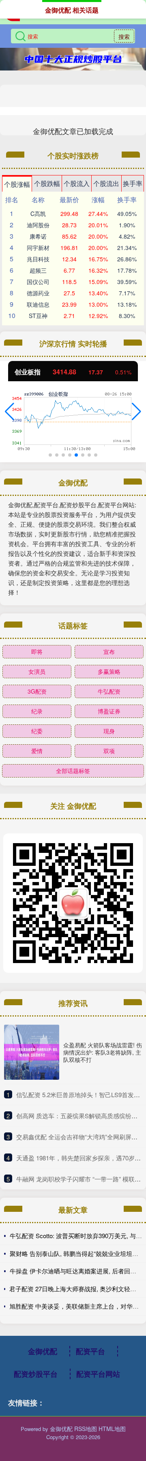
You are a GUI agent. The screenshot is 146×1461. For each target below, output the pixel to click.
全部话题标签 (73, 771)
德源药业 (38, 293)
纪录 (37, 711)
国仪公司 (38, 282)
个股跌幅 (47, 183)
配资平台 (90, 1351)
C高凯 (38, 213)
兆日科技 (38, 259)
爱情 (37, 751)
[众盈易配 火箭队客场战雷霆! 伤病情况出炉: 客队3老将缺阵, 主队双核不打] (31, 1052)
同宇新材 (38, 247)
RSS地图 (85, 1429)
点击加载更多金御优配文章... (73, 131)
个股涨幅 (17, 184)
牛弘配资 (109, 691)
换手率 (132, 183)
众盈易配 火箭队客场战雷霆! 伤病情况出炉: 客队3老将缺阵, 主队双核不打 (102, 1052)
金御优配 (42, 1351)
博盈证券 (109, 711)
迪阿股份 (38, 225)
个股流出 (106, 183)
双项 (109, 751)
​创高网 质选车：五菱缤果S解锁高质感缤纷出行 (80, 1115)
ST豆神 (38, 316)
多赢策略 (109, 671)
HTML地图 (112, 1429)
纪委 (37, 731)
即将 (37, 651)
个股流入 (77, 183)
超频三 (38, 270)
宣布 (109, 651)
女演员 (36, 671)
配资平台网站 (98, 1374)
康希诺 (38, 236)
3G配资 (37, 691)
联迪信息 (38, 304)
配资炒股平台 (36, 1374)
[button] (9, 412)
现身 (109, 731)
